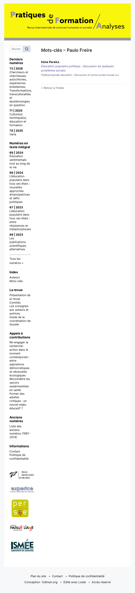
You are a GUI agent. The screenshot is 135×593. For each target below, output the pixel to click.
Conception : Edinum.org (40, 582)
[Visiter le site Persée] (20, 508)
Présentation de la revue (19, 297)
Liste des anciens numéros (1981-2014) (19, 431)
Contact (14, 451)
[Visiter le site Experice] (20, 489)
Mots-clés (16, 281)
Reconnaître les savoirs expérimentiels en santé (19, 384)
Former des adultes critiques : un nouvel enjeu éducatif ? (18, 401)
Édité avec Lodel (74, 582)
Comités (15, 302)
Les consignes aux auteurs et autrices (18, 309)
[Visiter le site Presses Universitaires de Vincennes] (20, 475)
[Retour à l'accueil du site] (67, 21)
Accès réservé (101, 582)
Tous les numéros (15, 261)
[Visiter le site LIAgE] (20, 528)
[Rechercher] (27, 49)
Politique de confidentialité (18, 456)
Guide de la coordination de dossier (20, 320)
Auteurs (14, 277)
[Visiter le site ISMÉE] (20, 546)
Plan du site (38, 576)
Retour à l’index (54, 88)
